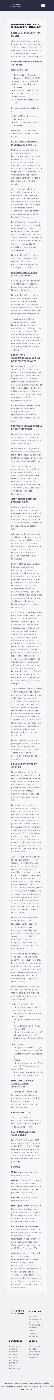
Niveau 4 (14, 1360)
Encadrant (35, 1355)
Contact (33, 1333)
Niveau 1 (13, 1352)
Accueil (33, 1317)
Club (31, 1331)
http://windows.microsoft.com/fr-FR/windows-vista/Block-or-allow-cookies (28, 1010)
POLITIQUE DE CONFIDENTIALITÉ (33, 1386)
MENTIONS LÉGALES (9, 1386)
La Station (34, 1346)
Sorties (33, 1328)
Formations (35, 1325)
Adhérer (33, 1336)
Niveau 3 (13, 1357)
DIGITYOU (29, 1389)
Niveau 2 (13, 1355)
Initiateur (14, 1369)
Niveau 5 (13, 1363)
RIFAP (12, 1366)
